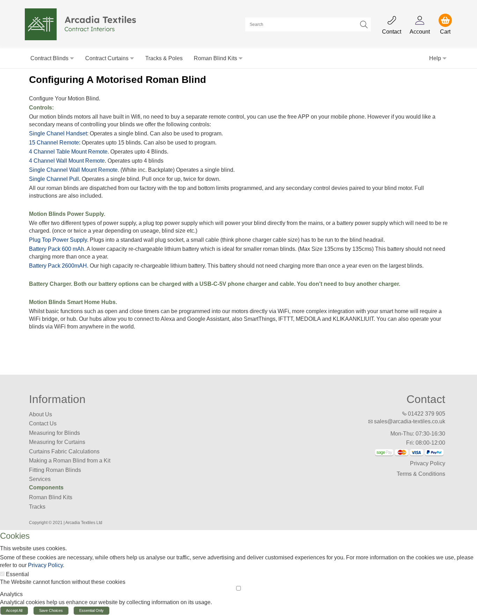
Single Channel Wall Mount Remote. (74, 170)
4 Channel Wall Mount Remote (67, 161)
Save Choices (51, 610)
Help (435, 58)
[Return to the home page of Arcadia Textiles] (84, 24)
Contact (425, 399)
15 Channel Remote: (54, 143)
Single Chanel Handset (58, 133)
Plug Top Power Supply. (58, 240)
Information (57, 399)
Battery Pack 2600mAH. (58, 266)
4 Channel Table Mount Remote (68, 152)
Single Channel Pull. (54, 179)
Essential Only (91, 610)
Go (363, 24)
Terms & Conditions (421, 474)
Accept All (14, 610)
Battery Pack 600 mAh (56, 249)
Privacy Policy (427, 463)
